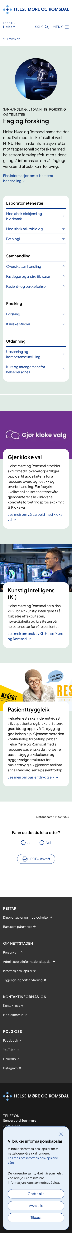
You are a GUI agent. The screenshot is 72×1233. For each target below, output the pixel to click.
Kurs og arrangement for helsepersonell (25, 369)
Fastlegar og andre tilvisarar (28, 276)
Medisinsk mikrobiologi (25, 228)
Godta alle (36, 1193)
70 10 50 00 (12, 1126)
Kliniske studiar (18, 324)
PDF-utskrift (40, 859)
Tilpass (36, 1217)
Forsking (13, 314)
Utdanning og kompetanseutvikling (23, 354)
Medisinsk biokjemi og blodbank (24, 216)
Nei (48, 842)
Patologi (13, 238)
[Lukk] (61, 1134)
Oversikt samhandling (23, 266)
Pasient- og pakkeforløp (26, 286)
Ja (28, 842)
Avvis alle (36, 1205)
